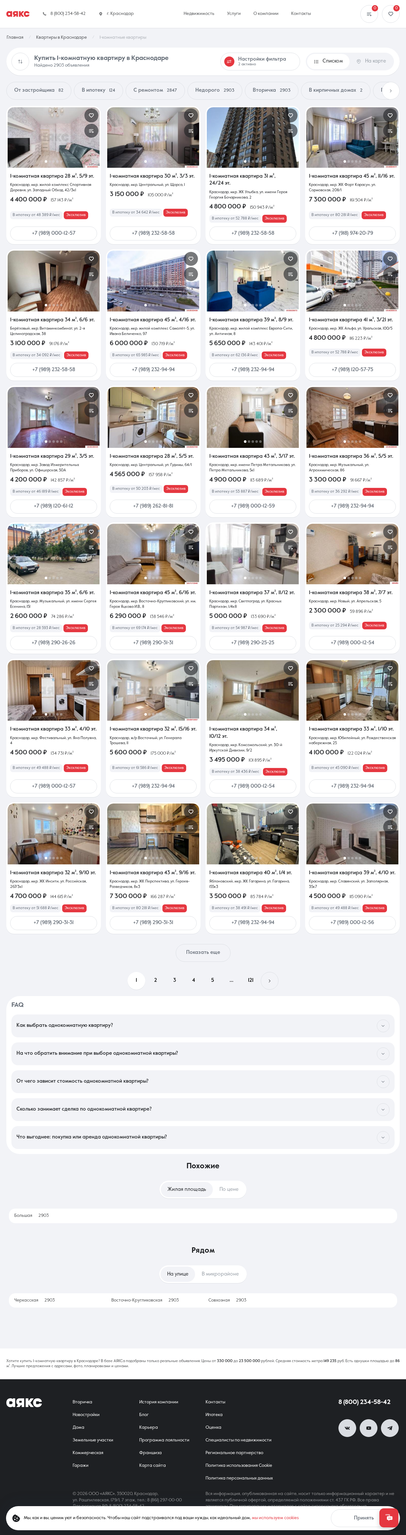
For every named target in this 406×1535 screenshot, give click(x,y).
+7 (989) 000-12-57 (53, 233)
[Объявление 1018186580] (53, 280)
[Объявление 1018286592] (53, 137)
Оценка (213, 1427)
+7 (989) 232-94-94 (153, 369)
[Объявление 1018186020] (352, 417)
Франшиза (150, 1453)
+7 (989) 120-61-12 (53, 506)
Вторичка (272, 90)
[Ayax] (17, 14)
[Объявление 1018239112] (153, 137)
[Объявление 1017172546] (153, 554)
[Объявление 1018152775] (352, 833)
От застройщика (38, 90)
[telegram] (390, 1428)
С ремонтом (155, 90)
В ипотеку (98, 90)
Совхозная (227, 1300)
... (231, 980)
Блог (144, 1415)
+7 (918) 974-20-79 (352, 233)
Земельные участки (93, 1440)
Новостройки (86, 1415)
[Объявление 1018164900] (53, 690)
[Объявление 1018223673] (253, 280)
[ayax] (24, 1402)
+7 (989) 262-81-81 (153, 506)
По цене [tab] (229, 1189)
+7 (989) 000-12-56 (352, 922)
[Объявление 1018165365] (253, 554)
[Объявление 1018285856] (253, 137)
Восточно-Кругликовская (145, 1300)
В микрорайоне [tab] (220, 1274)
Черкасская (34, 1300)
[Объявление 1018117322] (53, 554)
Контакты (215, 1402)
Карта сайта (152, 1465)
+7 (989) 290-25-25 (252, 643)
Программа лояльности (164, 1440)
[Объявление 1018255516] (352, 280)
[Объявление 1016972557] (153, 690)
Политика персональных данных (239, 1478)
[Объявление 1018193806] (253, 417)
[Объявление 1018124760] (253, 690)
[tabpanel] (203, 1216)
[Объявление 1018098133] (352, 690)
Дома (78, 1427)
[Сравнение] (369, 14)
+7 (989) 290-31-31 (153, 643)
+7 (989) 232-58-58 (153, 233)
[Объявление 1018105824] (53, 833)
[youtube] (368, 1428)
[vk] (347, 1428)
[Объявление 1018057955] (153, 833)
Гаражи (80, 1465)
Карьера (148, 1427)
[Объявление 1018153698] (352, 554)
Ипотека (214, 1415)
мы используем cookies (275, 1518)
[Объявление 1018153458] (153, 280)
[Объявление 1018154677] (253, 833)
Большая (31, 1215)
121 (250, 980)
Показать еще (203, 952)
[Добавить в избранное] (91, 115)
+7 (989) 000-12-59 (253, 506)
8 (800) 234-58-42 (364, 1402)
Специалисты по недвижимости (239, 1440)
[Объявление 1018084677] (352, 137)
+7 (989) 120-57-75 (352, 369)
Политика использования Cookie (239, 1465)
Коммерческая (88, 1453)
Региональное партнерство (234, 1453)
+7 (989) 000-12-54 (352, 643)
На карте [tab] (375, 61)
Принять (364, 1518)
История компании (158, 1402)
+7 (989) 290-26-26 (53, 643)
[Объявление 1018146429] (53, 417)
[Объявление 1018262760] (153, 417)
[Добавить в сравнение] (91, 131)
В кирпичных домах (336, 90)
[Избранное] (391, 14)
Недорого (214, 90)
